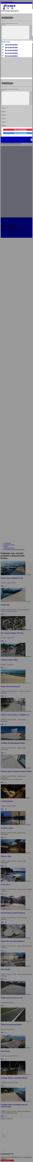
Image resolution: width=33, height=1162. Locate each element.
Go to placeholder (11, 45)
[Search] (15, 33)
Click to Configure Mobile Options (9, 11)
